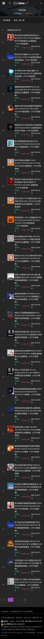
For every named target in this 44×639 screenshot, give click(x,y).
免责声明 (35, 618)
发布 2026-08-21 (36, 48)
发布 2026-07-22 (36, 477)
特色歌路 (17, 48)
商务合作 (19, 618)
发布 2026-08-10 (36, 192)
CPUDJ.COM (25, 48)
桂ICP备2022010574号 (33, 621)
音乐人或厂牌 (19, 20)
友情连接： (5, 611)
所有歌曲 (6, 20)
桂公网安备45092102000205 (14, 624)
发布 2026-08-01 (36, 344)
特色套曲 (28, 13)
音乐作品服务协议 (8, 618)
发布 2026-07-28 (36, 420)
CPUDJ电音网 (17, 13)
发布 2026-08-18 (36, 99)
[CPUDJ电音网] (22, 3)
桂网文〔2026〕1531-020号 (13, 621)
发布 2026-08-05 (36, 268)
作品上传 (27, 618)
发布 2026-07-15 (36, 535)
